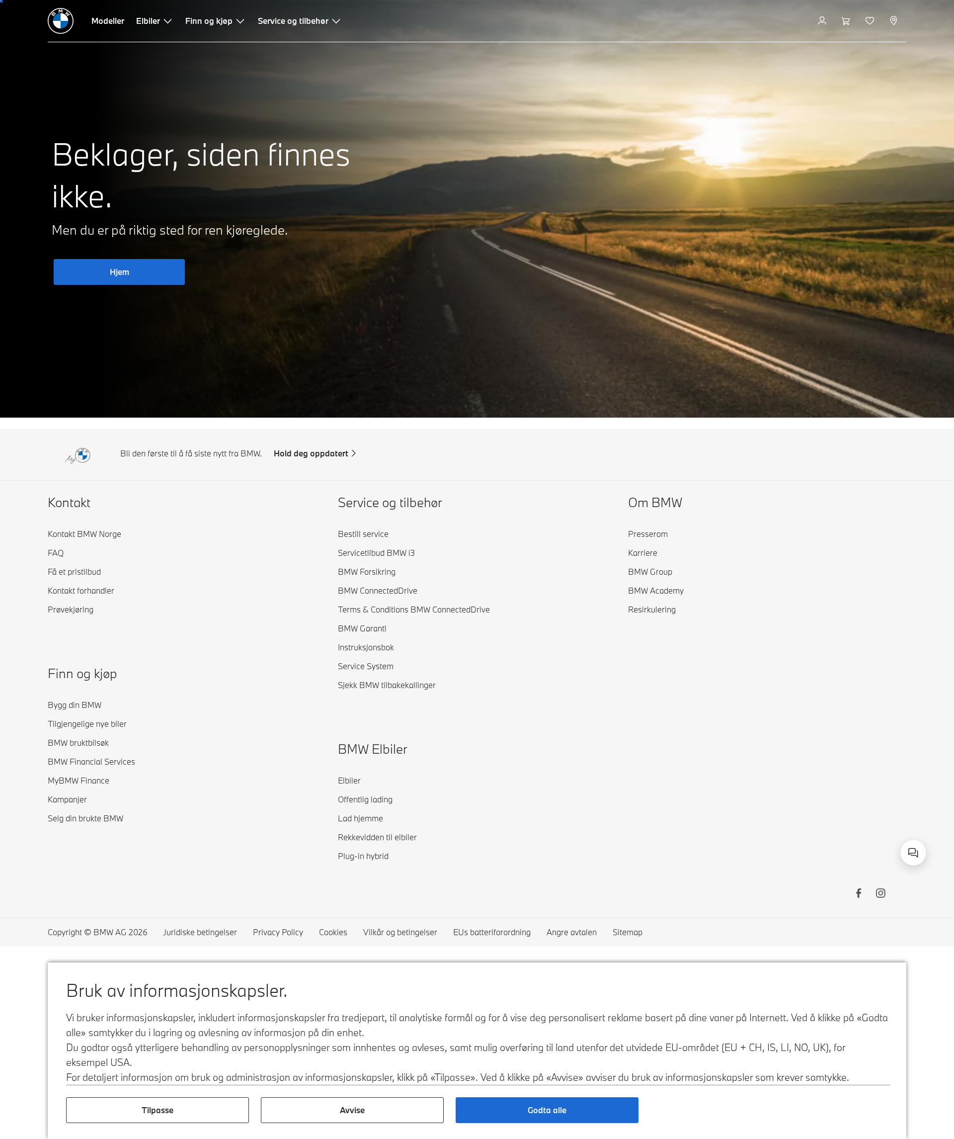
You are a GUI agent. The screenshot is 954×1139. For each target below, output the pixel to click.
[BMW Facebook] (859, 894)
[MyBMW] (823, 21)
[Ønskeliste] (871, 21)
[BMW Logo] (61, 21)
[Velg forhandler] (894, 21)
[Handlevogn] (847, 21)
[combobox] (913, 853)
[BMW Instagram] (880, 894)
